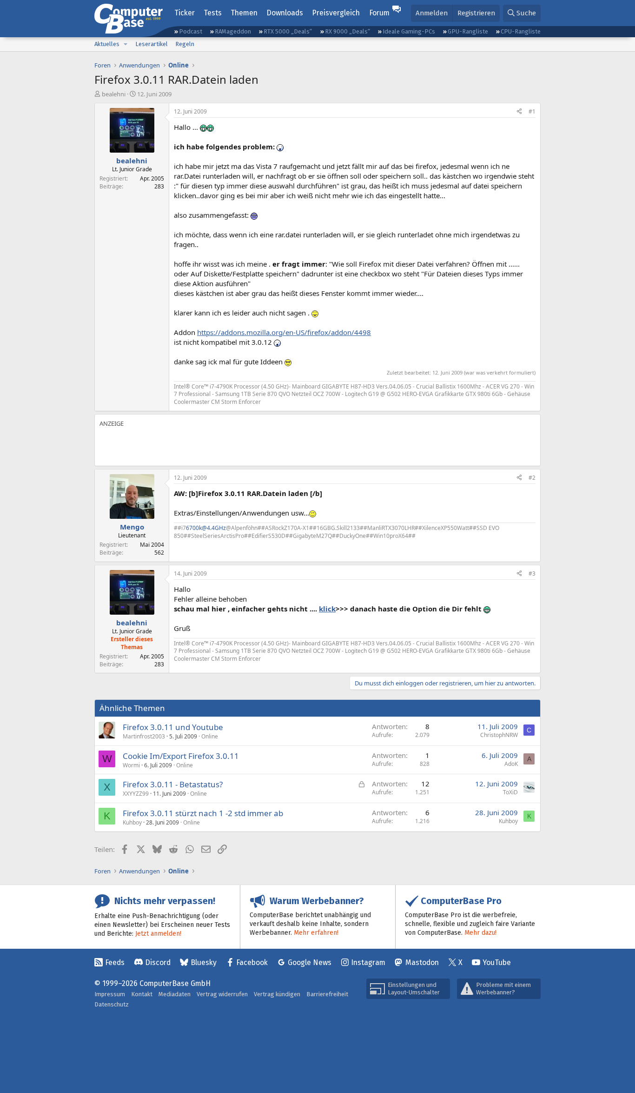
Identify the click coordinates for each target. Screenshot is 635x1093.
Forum (379, 12)
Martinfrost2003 (144, 736)
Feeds (115, 962)
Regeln (184, 43)
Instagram (368, 962)
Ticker (184, 12)
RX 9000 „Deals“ (347, 31)
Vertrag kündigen (277, 994)
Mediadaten (175, 994)
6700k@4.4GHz (206, 528)
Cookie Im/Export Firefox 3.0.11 (181, 756)
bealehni (114, 94)
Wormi (131, 765)
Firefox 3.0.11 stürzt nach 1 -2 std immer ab (203, 813)
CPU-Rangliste (521, 31)
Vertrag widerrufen (222, 994)
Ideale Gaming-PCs (409, 31)
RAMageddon (233, 31)
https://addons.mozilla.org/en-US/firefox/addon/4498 (284, 332)
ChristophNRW (499, 735)
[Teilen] (519, 112)
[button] (125, 44)
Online (209, 736)
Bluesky (204, 962)
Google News (309, 962)
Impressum (109, 994)
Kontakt (141, 994)
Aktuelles (106, 43)
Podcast (190, 31)
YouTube (497, 962)
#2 (532, 478)
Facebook (252, 962)
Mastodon (422, 962)
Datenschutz (111, 1004)
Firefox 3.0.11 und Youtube (173, 727)
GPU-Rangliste (468, 31)
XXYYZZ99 (136, 794)
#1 (532, 111)
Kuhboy (132, 822)
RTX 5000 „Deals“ (288, 31)
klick (327, 608)
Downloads (284, 12)
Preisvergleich (336, 12)
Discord (158, 962)
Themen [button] (244, 12)
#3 (532, 573)
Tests (213, 12)
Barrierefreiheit (327, 994)
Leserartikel (151, 43)
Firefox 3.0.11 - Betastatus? (173, 784)
